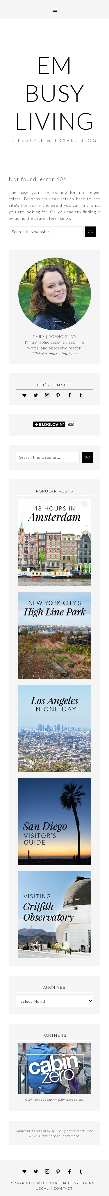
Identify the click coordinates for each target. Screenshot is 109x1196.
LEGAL (42, 1188)
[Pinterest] (60, 395)
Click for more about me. (54, 353)
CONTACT (63, 1188)
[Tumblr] (83, 395)
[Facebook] (71, 395)
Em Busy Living (54, 93)
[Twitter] (38, 395)
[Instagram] (49, 395)
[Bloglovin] (26, 395)
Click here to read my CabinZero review (54, 1099)
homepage (31, 205)
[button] (54, 9)
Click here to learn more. (59, 1136)
